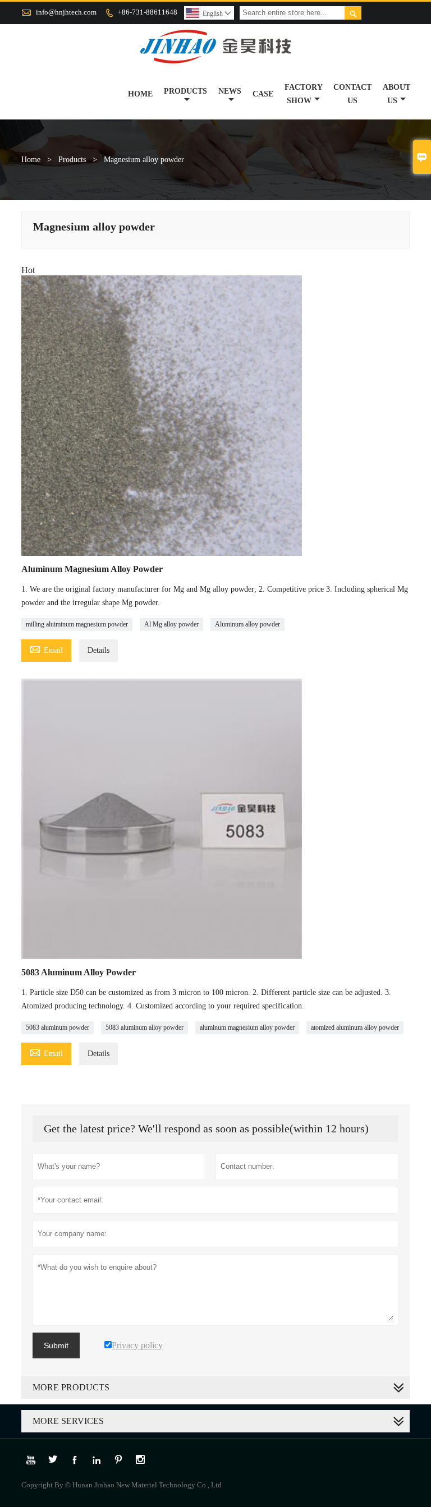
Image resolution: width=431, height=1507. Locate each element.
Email (46, 649)
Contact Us (352, 94)
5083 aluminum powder (57, 1027)
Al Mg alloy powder (171, 624)
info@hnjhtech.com (66, 12)
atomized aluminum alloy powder (355, 1027)
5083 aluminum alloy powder (145, 1027)
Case (263, 94)
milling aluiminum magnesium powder (77, 624)
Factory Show (303, 94)
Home (140, 94)
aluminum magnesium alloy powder (247, 1027)
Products (185, 91)
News (229, 91)
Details (98, 650)
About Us (396, 94)
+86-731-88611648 (147, 12)
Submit (56, 1345)
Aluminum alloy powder (247, 624)
